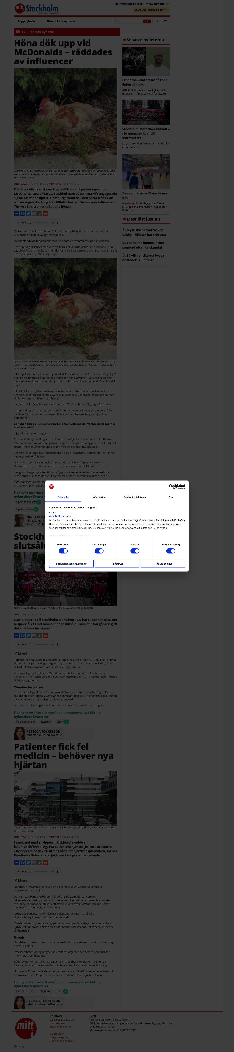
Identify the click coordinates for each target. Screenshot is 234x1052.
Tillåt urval (117, 563)
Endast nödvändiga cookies (71, 563)
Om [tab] (171, 497)
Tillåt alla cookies (162, 563)
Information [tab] (99, 497)
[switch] (99, 551)
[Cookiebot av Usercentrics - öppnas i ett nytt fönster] (171, 486)
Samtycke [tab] (63, 497)
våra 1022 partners (60, 516)
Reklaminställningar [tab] (135, 497)
